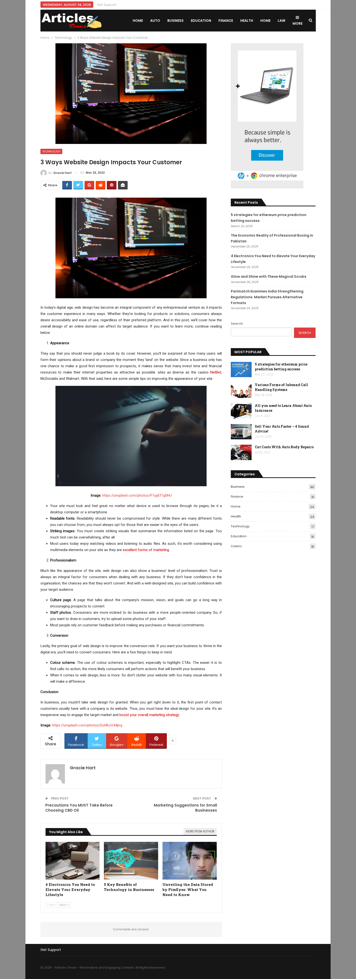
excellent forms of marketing (146, 550)
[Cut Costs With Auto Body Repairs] (241, 452)
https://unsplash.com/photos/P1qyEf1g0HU (137, 495)
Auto (155, 20)
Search (237, 323)
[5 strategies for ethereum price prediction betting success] (241, 369)
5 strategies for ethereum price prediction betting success (281, 366)
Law (281, 20)
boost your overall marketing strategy (149, 715)
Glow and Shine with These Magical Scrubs (268, 276)
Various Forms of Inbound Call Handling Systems (281, 387)
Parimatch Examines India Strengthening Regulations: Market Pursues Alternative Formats (267, 297)
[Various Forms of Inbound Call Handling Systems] (241, 390)
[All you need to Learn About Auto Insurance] (241, 411)
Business (175, 20)
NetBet (215, 372)
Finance (225, 20)
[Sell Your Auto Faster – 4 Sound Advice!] (241, 432)
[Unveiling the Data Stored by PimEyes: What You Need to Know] (190, 861)
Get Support (106, 4)
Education (201, 20)
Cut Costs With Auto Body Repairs (284, 447)
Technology (51, 151)
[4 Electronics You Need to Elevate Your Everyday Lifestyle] (73, 861)
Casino (236, 546)
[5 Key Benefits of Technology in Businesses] (131, 861)
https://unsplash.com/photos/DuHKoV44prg (87, 725)
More (297, 23)
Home (138, 20)
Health (246, 20)
